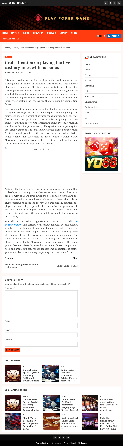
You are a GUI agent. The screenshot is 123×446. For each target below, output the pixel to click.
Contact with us (10, 39)
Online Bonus (91, 102)
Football (88, 80)
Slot (86, 117)
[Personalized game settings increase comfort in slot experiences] (90, 403)
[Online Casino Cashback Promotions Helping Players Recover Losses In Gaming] (50, 373)
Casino (25, 33)
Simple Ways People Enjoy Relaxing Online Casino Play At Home (31, 423)
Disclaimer (38, 33)
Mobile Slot (90, 96)
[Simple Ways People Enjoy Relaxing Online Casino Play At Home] (13, 421)
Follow (115, 36)
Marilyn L (10, 73)
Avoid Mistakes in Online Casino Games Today (70, 421)
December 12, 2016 (25, 73)
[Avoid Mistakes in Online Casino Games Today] (51, 421)
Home (5, 33)
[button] (104, 36)
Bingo (87, 69)
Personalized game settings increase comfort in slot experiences (108, 404)
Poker (74, 33)
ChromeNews (69, 443)
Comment (10, 288)
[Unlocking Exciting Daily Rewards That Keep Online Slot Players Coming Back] (90, 421)
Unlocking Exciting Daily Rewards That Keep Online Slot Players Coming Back (108, 425)
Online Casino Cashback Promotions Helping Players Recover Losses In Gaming (69, 377)
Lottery (64, 33)
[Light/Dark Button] (99, 36)
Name (7, 321)
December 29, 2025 (71, 427)
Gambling (51, 33)
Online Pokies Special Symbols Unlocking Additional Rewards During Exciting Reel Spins (31, 378)
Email (7, 330)
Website (8, 339)
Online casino (91, 107)
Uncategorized (91, 123)
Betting (15, 33)
